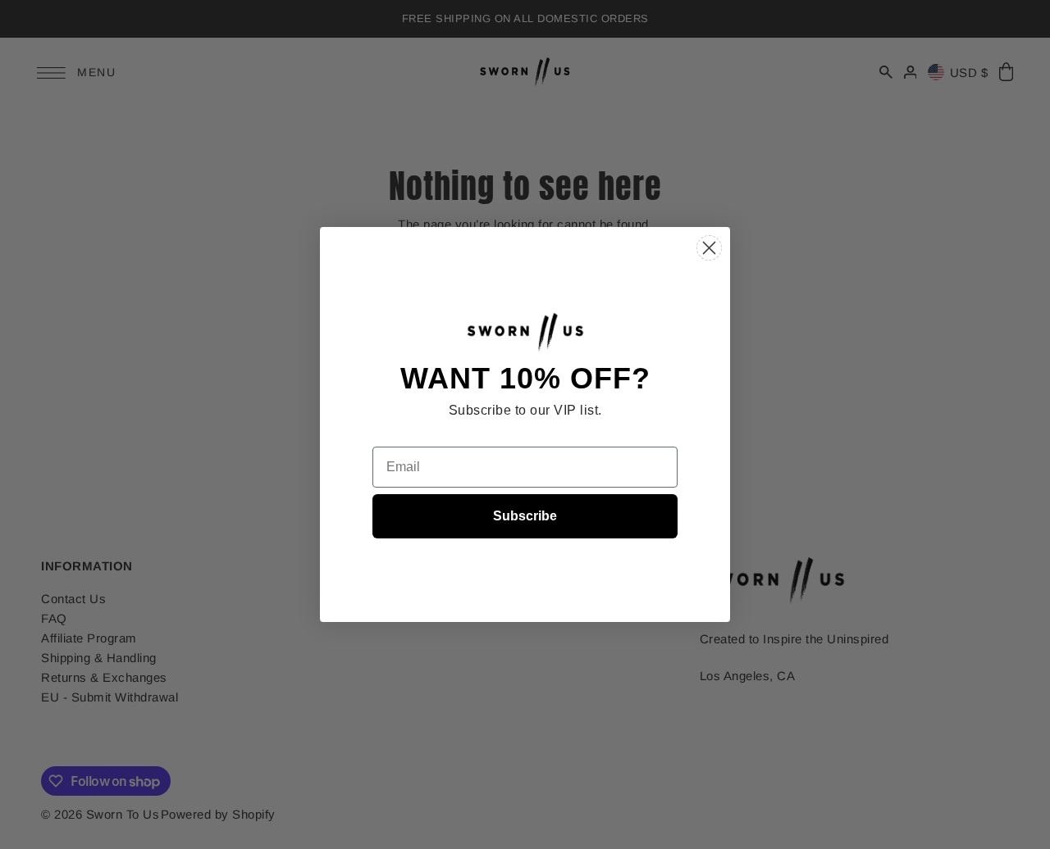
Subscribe (525, 516)
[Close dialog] (709, 248)
